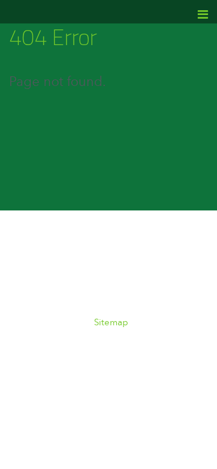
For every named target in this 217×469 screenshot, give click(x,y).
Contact (153, 273)
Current (168, 243)
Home (39, 243)
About (99, 243)
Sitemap (111, 323)
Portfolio (69, 273)
